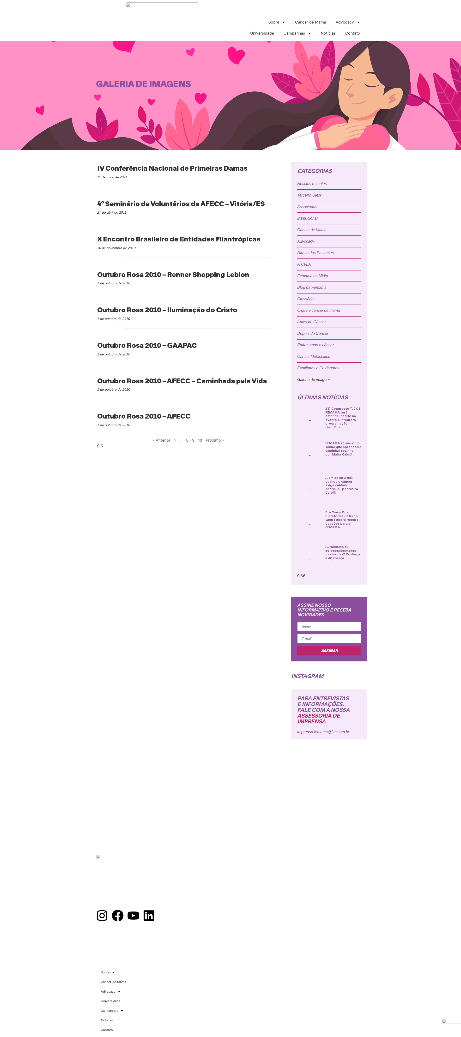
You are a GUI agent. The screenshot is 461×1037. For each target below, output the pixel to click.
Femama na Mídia (312, 276)
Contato (352, 33)
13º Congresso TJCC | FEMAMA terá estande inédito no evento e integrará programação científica (342, 418)
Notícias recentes (312, 184)
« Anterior (161, 440)
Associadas (307, 207)
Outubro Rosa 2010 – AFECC (143, 416)
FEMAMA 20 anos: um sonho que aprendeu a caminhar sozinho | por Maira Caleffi (343, 448)
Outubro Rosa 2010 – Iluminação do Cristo (167, 310)
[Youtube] (133, 916)
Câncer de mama (201, 878)
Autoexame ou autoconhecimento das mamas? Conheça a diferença (342, 552)
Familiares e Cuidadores (318, 368)
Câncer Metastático (313, 356)
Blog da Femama (312, 287)
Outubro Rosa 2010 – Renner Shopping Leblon (173, 274)
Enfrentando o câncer (315, 345)
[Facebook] (118, 916)
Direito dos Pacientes (315, 253)
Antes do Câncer (311, 322)
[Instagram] (102, 916)
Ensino (193, 889)
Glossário (305, 299)
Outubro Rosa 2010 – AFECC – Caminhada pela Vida (182, 381)
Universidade (262, 33)
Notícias (328, 33)
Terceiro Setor (309, 195)
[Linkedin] (149, 916)
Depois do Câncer (312, 333)
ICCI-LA (304, 264)
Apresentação (200, 868)
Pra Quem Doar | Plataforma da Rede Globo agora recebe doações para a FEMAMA (341, 519)
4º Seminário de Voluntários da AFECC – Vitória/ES (181, 203)
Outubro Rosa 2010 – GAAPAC (147, 345)
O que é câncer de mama (318, 310)
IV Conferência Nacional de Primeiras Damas (172, 168)
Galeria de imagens (314, 380)
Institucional (307, 218)
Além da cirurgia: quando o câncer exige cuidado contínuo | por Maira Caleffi (341, 485)
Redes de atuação (203, 873)
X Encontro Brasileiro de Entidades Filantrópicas (179, 239)
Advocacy (345, 22)
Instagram (307, 676)
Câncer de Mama (310, 22)
